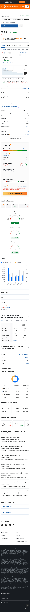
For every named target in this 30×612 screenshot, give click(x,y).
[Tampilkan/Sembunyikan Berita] (10, 52)
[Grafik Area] (4, 52)
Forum (27, 45)
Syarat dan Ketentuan (5, 593)
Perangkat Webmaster (21, 541)
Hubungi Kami (4, 538)
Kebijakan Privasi (4, 598)
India (27, 363)
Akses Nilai (24, 88)
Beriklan (3, 535)
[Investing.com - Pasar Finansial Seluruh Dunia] (8, 2)
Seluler (18, 535)
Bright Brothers (5, 421)
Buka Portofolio (20, 538)
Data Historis (21, 49)
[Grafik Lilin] (2, 52)
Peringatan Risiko (5, 602)
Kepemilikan (14, 49)
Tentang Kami (4, 532)
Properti (27, 357)
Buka (15, 340)
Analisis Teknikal (7, 201)
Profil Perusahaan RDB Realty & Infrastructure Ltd (12, 347)
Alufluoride (16, 421)
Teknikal (21, 45)
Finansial (14, 45)
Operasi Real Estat (24, 354)
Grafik (8, 45)
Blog (17, 532)
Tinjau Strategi (8, 41)
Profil (8, 49)
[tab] (8, 206)
